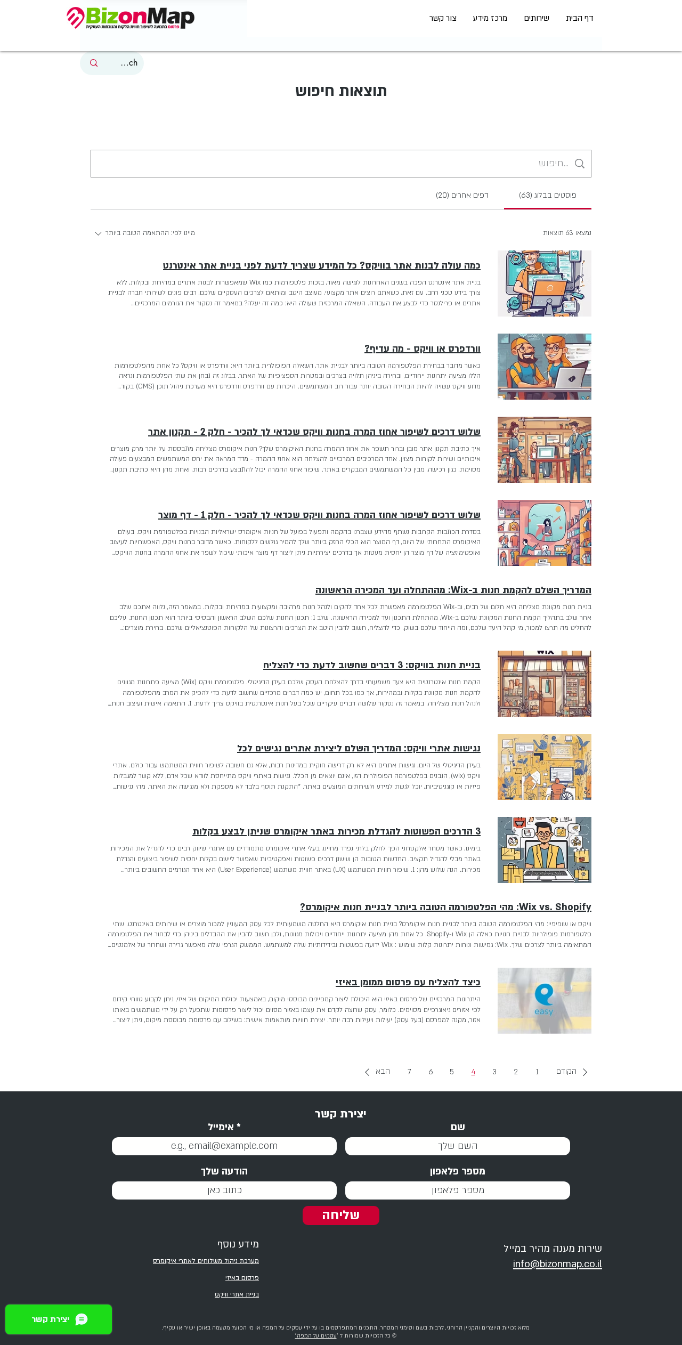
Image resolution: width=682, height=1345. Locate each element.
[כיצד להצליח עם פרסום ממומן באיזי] (544, 1001)
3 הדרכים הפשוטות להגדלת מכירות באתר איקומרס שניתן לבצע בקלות (336, 831)
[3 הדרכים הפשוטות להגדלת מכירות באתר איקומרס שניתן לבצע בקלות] (544, 850)
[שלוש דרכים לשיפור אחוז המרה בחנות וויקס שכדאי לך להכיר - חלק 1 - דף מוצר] (544, 533)
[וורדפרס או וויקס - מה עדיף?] (544, 367)
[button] (573, 1072)
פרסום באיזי (242, 1278)
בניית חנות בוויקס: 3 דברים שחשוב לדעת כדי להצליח (372, 665)
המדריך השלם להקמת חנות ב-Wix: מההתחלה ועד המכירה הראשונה (453, 590)
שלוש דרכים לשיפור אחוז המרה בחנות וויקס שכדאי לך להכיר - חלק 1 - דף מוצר (319, 515)
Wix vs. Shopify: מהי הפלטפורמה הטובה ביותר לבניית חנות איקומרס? (445, 907)
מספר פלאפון (457, 1171)
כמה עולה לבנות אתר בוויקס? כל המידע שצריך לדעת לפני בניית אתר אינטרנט (322, 266)
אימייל (221, 1127)
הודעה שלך (224, 1171)
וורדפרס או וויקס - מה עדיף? (422, 349)
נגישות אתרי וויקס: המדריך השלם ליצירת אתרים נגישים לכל (359, 748)
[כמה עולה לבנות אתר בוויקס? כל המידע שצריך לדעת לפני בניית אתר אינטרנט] (544, 283)
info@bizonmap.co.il (557, 1264)
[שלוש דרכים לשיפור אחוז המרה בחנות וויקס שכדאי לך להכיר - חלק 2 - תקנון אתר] (544, 450)
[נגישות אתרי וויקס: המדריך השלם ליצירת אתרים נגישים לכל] (544, 767)
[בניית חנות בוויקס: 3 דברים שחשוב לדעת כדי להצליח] (544, 684)
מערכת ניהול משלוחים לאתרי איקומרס (206, 1261)
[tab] (547, 195)
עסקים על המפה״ (316, 1336)
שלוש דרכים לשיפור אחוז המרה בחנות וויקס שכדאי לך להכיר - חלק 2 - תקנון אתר (314, 432)
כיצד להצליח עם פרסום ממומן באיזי (408, 982)
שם (458, 1127)
